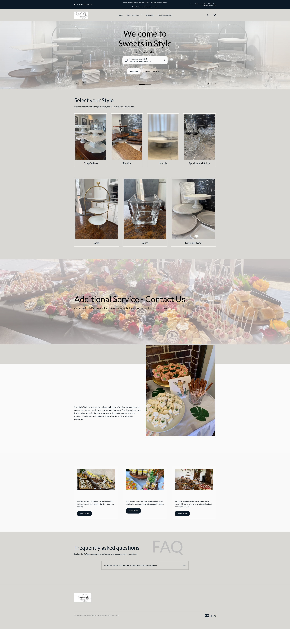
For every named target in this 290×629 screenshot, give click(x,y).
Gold (96, 242)
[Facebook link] (211, 616)
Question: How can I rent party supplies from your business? (130, 565)
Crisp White (91, 163)
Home (192, 4)
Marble (163, 163)
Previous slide (76, 83)
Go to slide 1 (142, 84)
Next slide (84, 83)
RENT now (133, 511)
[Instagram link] (215, 616)
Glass (145, 242)
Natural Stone (193, 242)
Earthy (127, 163)
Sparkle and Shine (199, 163)
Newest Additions (209, 5)
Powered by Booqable (110, 615)
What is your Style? (153, 71)
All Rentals (212, 4)
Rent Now (182, 513)
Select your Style (201, 4)
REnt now (84, 513)
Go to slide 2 (148, 84)
